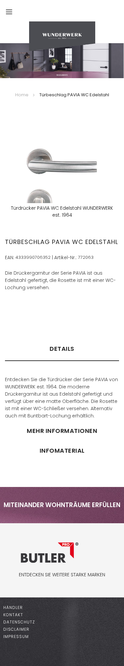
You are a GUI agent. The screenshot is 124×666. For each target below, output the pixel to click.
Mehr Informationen (62, 431)
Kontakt (13, 615)
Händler (13, 607)
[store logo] (62, 36)
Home (21, 95)
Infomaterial (62, 450)
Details (62, 349)
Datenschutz (19, 622)
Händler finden (25, 312)
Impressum (16, 636)
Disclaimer (16, 629)
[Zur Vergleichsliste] (96, 15)
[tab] (62, 351)
